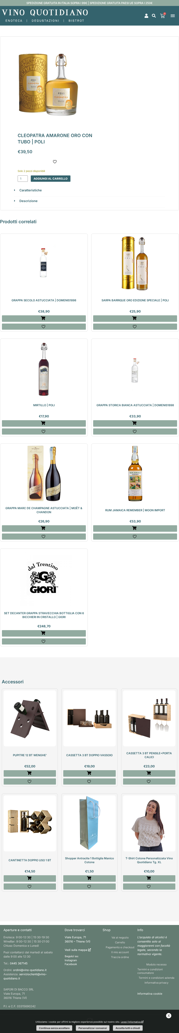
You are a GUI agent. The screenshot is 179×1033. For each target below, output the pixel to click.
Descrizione (28, 201)
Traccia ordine (120, 957)
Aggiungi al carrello (51, 178)
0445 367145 (19, 963)
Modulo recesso (156, 964)
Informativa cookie (149, 993)
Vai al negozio (120, 937)
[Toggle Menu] (173, 16)
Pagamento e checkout (120, 947)
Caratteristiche (30, 190)
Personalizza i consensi (92, 1028)
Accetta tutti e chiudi (128, 1028)
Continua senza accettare (54, 1028)
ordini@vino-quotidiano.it (29, 970)
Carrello (120, 942)
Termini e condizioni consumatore (150, 971)
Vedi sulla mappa (76, 950)
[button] (153, 15)
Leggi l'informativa (131, 1021)
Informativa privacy (156, 982)
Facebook (71, 964)
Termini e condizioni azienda (156, 977)
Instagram (71, 960)
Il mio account (120, 952)
